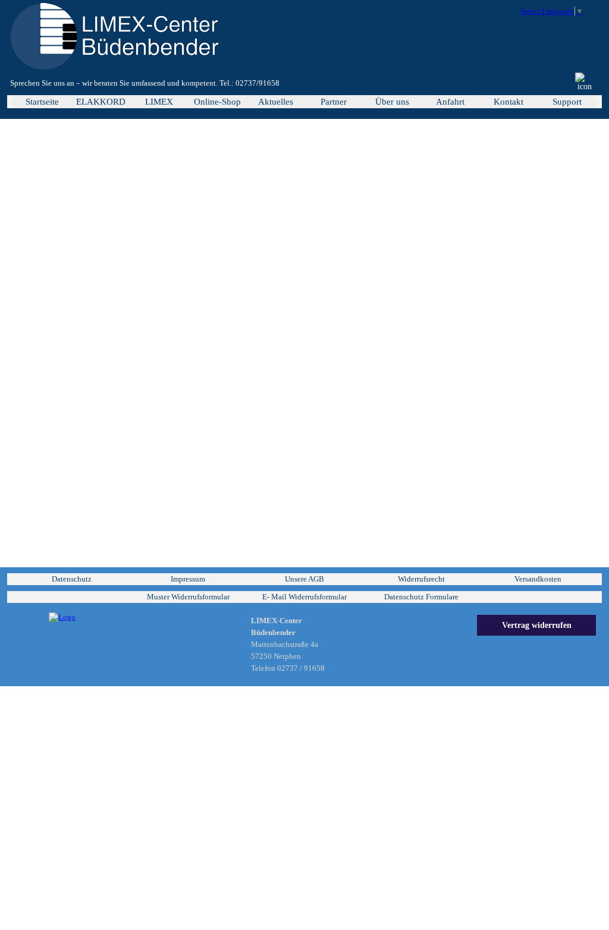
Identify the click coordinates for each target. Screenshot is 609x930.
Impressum (188, 578)
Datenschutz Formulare (421, 596)
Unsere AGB (304, 578)
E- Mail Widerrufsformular (304, 596)
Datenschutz (72, 578)
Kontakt (508, 101)
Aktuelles (275, 101)
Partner (334, 101)
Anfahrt (450, 101)
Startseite (42, 101)
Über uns (392, 101)
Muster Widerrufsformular (188, 596)
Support (567, 101)
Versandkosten (537, 578)
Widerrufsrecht (421, 578)
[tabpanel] (190, 83)
